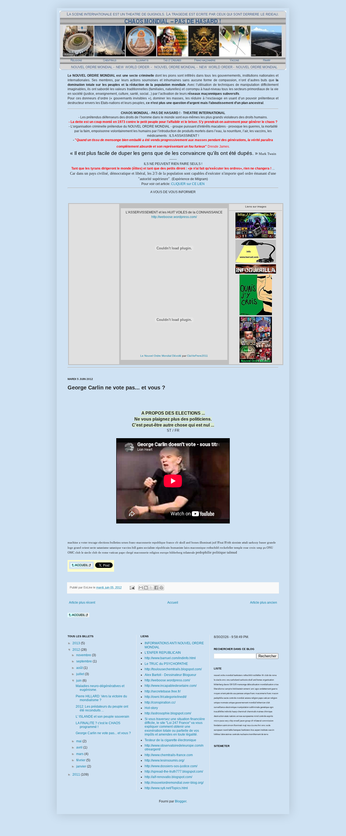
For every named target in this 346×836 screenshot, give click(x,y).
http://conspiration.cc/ (160, 702)
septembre (84, 661)
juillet (80, 674)
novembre (84, 655)
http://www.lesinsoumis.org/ (164, 760)
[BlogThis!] (146, 587)
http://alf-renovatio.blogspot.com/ (168, 777)
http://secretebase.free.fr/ (163, 691)
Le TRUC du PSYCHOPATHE (166, 664)
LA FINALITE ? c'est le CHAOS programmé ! (98, 725)
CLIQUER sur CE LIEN (188, 184)
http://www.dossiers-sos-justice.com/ (171, 766)
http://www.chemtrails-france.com (169, 755)
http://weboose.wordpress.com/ (174, 217)
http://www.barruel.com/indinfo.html (170, 658)
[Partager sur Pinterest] (161, 587)
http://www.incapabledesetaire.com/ (171, 686)
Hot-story (151, 708)
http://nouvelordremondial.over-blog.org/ (174, 783)
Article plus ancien (263, 602)
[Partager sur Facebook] (156, 587)
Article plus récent (82, 602)
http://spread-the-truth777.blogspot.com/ (174, 771)
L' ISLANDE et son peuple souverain (102, 716)
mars (80, 754)
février (81, 760)
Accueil (172, 602)
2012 (76, 650)
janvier (81, 766)
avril (79, 747)
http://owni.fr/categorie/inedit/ (166, 697)
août (80, 668)
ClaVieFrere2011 (197, 355)
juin (79, 680)
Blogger (180, 801)
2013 (76, 643)
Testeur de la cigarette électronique (170, 740)
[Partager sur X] (151, 587)
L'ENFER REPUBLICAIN (163, 653)
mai (79, 741)
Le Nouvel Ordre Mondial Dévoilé (160, 355)
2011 (76, 774)
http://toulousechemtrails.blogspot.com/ (173, 669)
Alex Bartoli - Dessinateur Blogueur (170, 675)
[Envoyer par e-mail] (141, 587)
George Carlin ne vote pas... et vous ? (103, 733)
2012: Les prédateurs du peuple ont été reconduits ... (102, 708)
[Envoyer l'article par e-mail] (131, 587)
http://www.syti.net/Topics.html (166, 788)
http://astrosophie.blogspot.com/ (168, 713)
